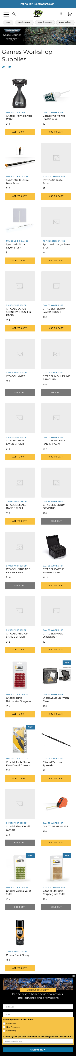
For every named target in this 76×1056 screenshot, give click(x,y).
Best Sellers (65, 22)
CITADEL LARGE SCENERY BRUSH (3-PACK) (19, 312)
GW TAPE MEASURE (55, 826)
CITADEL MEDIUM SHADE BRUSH (17, 635)
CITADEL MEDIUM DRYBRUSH (54, 506)
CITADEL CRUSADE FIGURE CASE (18, 571)
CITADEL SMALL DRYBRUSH (53, 635)
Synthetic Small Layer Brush (16, 246)
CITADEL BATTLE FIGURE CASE (53, 571)
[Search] (11, 14)
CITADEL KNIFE (15, 376)
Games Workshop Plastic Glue (54, 117)
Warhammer (24, 22)
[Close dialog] (73, 976)
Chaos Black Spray (17, 955)
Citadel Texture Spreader (52, 764)
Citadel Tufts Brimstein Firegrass (18, 699)
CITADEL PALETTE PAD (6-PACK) (54, 442)
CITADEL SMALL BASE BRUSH (16, 506)
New (8, 22)
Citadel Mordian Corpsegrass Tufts (54, 892)
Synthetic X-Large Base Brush (17, 181)
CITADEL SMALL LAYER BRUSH (16, 442)
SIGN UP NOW (38, 1050)
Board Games (45, 22)
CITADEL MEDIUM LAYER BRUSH (54, 310)
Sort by (6, 67)
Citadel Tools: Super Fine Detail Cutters (18, 764)
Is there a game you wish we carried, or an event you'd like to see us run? (38, 1036)
